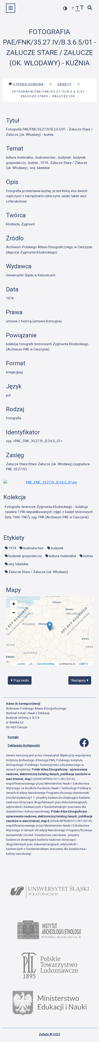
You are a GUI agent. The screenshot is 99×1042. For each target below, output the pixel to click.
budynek (57, 548)
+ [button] (13, 604)
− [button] (13, 613)
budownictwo (33, 548)
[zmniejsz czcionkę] (73, 8)
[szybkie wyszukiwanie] (90, 8)
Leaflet (21, 663)
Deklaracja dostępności (24, 745)
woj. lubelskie (18, 564)
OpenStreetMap (46, 663)
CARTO (83, 663)
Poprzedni (21, 680)
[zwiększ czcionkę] (82, 8)
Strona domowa (28, 84)
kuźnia (88, 556)
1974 (12, 548)
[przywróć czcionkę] (77, 8)
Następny (79, 680)
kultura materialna (62, 556)
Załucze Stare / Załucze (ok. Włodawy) (38, 572)
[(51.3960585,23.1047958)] (49, 626)
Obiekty (64, 84)
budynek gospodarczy (25, 556)
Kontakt (13, 737)
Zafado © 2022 (49, 1034)
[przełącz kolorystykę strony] (65, 8)
